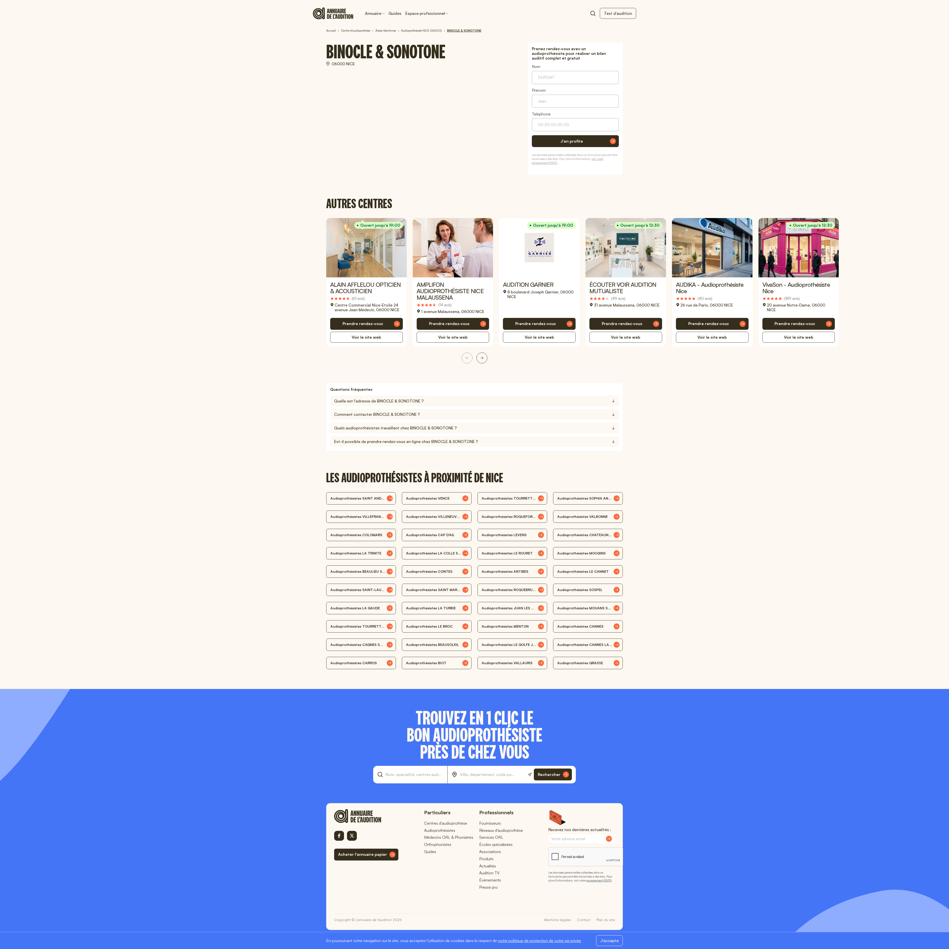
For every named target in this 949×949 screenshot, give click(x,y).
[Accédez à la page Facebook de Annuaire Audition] (339, 836)
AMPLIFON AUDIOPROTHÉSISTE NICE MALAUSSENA (450, 291)
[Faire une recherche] (593, 13)
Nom (536, 66)
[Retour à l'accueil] (366, 816)
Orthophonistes (437, 844)
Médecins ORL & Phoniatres (448, 837)
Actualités (487, 865)
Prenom (539, 90)
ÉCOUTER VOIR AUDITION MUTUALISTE (622, 288)
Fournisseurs (490, 823)
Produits (486, 858)
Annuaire (373, 13)
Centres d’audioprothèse (445, 823)
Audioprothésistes (439, 830)
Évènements (490, 880)
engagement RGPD (598, 880)
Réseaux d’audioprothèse (501, 830)
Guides (394, 13)
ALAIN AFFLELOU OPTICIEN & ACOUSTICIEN (365, 288)
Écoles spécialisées (496, 844)
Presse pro (488, 887)
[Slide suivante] (481, 358)
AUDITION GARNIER (528, 284)
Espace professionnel (425, 13)
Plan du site (605, 920)
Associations (490, 851)
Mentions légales (557, 920)
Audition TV (489, 872)
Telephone (541, 114)
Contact (583, 920)
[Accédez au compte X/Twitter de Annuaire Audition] (352, 836)
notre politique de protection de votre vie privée (539, 940)
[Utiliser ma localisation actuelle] (530, 774)
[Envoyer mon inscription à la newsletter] (609, 839)
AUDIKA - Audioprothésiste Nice (709, 288)
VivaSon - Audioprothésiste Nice (796, 288)
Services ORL (491, 837)
